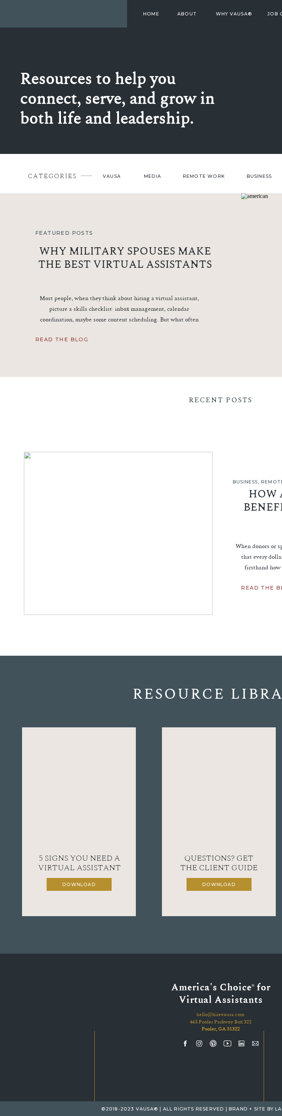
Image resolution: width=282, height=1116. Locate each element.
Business (245, 482)
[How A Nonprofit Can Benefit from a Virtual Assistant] (118, 533)
